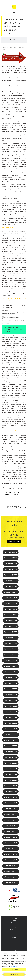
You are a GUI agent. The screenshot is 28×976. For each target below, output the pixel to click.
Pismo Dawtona (5, 227)
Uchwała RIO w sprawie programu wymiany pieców (14, 430)
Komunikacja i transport (14, 929)
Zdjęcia (14, 937)
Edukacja (14, 927)
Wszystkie (14, 920)
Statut (14, 947)
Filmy (14, 939)
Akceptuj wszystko (14, 969)
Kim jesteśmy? (14, 945)
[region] (14, 963)
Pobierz (11, 227)
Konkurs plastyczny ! (14, 931)
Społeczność (14, 923)
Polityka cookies (14, 966)
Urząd (14, 925)
